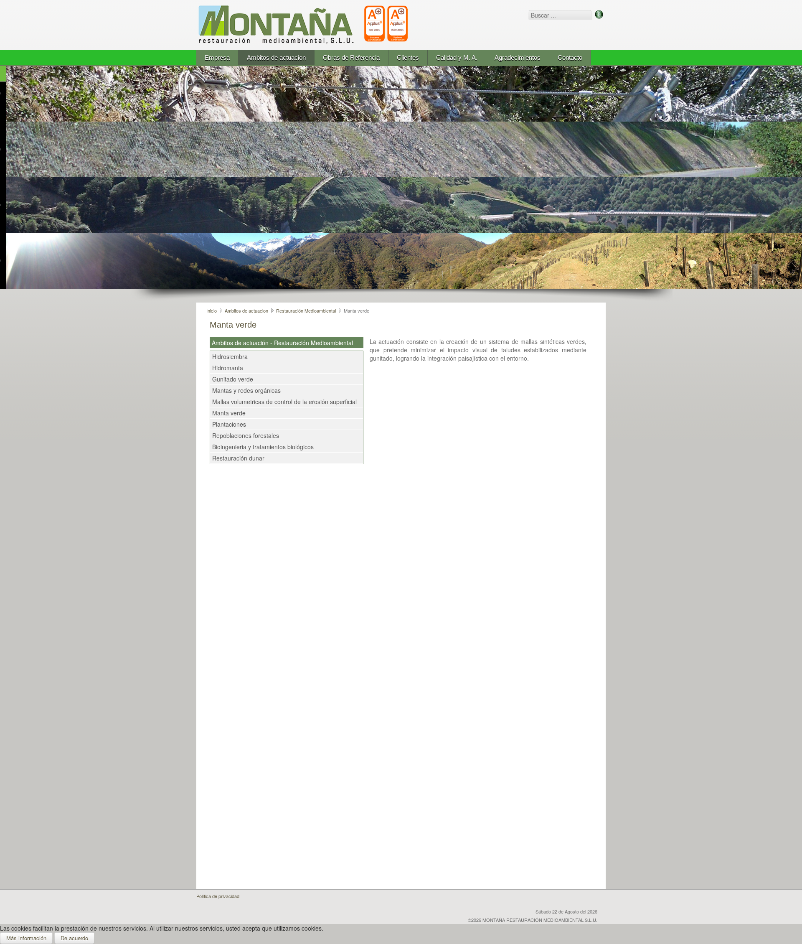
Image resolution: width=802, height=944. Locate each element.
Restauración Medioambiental (306, 310)
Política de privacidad (217, 896)
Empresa (217, 57)
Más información (26, 938)
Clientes (408, 57)
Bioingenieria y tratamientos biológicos (263, 447)
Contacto (570, 57)
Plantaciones (229, 424)
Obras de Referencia (351, 57)
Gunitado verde (232, 379)
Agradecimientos (518, 57)
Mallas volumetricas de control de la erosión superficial (284, 401)
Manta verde (229, 413)
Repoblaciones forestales (245, 435)
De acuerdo (74, 938)
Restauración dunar (238, 458)
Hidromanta (227, 368)
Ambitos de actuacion (276, 57)
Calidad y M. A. (456, 57)
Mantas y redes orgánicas (246, 390)
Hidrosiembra (230, 356)
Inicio (211, 310)
